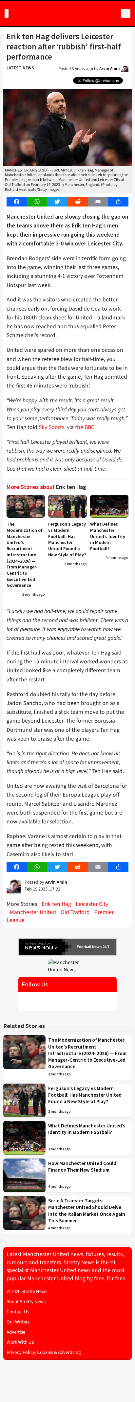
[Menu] (7, 13)
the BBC (84, 427)
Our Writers (18, 1322)
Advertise (16, 1332)
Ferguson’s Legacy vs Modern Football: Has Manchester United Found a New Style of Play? (67, 539)
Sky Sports (51, 427)
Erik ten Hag (56, 904)
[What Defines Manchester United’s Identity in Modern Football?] (109, 506)
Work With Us (20, 1342)
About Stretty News (26, 1301)
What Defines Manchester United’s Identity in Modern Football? (107, 536)
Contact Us (18, 1311)
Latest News (20, 68)
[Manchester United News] (67, 965)
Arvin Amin (109, 68)
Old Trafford (75, 912)
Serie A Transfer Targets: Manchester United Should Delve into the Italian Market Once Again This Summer (86, 1210)
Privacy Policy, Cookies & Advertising (44, 1352)
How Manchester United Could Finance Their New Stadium (82, 1166)
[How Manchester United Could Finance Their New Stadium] (24, 1175)
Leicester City (92, 904)
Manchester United (33, 912)
